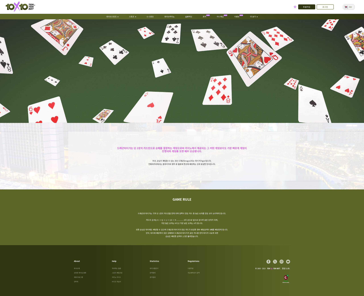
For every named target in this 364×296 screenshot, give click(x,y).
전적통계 (152, 273)
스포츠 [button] (131, 16)
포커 (204, 16)
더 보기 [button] (253, 16)
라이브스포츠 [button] (111, 16)
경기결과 (152, 277)
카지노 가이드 (116, 277)
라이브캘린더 (154, 268)
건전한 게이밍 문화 (80, 273)
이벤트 (236, 16)
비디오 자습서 (116, 281)
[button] (349, 7)
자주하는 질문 (116, 268)
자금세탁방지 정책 (193, 273)
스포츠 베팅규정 (117, 273)
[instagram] (282, 262)
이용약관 (190, 268)
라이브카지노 (169, 16)
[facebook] (268, 262)
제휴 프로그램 (78, 277)
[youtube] (288, 262)
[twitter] (275, 262)
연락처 (76, 281)
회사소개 (77, 268)
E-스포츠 (150, 16)
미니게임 (220, 16)
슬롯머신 (188, 16)
